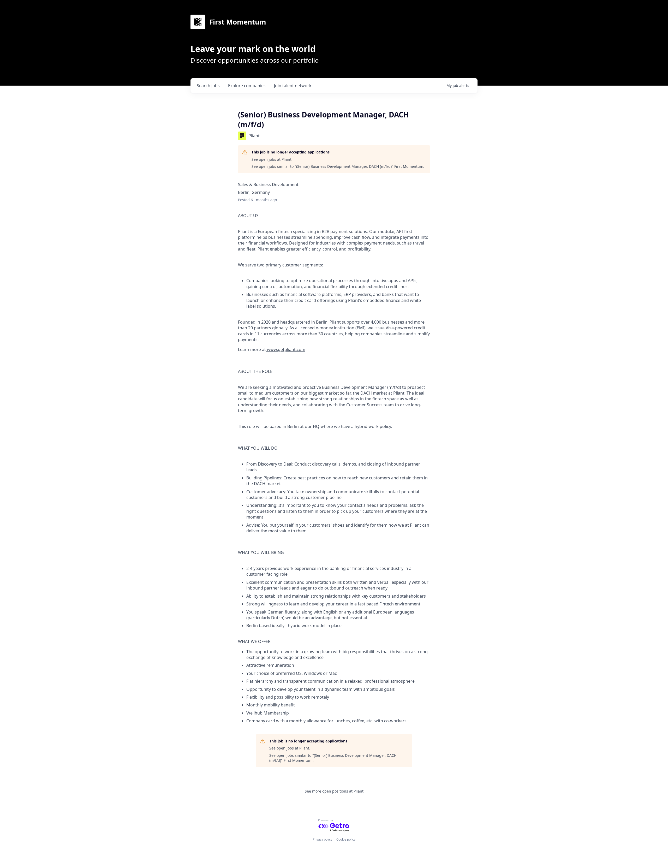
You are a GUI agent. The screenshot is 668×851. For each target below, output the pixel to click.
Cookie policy (345, 839)
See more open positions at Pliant (334, 791)
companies (247, 85)
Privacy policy (322, 839)
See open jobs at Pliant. (272, 159)
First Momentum (237, 22)
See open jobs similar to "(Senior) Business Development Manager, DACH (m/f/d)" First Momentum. (338, 166)
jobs (208, 85)
